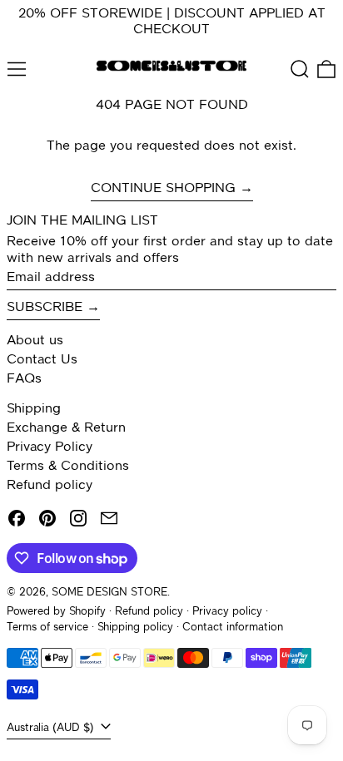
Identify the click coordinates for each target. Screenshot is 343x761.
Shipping (34, 409)
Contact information (232, 627)
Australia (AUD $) (52, 728)
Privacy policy (227, 611)
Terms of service (47, 627)
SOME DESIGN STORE (109, 592)
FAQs (24, 379)
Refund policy (49, 486)
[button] (300, 69)
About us (35, 341)
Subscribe (44, 308)
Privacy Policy (49, 447)
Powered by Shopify (56, 611)
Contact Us (42, 360)
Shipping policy (135, 627)
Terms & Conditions (68, 466)
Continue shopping (163, 189)
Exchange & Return (66, 428)
